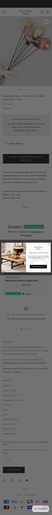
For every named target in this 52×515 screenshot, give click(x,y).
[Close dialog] (49, 244)
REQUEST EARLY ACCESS (38, 266)
